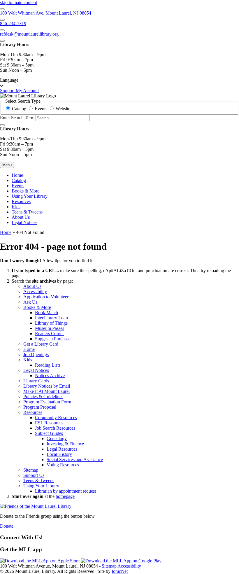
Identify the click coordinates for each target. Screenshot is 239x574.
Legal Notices (24, 222)
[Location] (2, 9)
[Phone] (2, 20)
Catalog (19, 180)
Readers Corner (49, 333)
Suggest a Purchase (53, 338)
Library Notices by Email (46, 386)
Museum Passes (49, 328)
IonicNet (120, 571)
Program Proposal (39, 407)
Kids (16, 206)
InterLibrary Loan (51, 317)
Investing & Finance (65, 443)
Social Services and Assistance (75, 459)
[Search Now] (2, 125)
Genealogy (57, 438)
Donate (6, 526)
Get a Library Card (40, 344)
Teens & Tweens (27, 211)
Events (18, 185)
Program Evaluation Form (47, 401)
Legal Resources (62, 449)
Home (5, 232)
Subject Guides (49, 433)
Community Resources (56, 417)
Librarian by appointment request (65, 491)
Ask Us (30, 302)
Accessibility (35, 291)
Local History (59, 454)
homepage (65, 496)
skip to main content (18, 2)
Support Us (33, 475)
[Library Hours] (2, 41)
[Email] (2, 30)
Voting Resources (63, 464)
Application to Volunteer (45, 296)
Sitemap (30, 470)
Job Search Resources (55, 428)
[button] (119, 83)
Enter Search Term (17, 117)
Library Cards (36, 380)
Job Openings (36, 354)
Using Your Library (30, 196)
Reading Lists (47, 365)
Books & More (25, 190)
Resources (21, 201)
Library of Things (51, 323)
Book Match (46, 312)
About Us (21, 217)
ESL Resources (49, 422)
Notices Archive (50, 375)
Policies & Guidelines (43, 396)
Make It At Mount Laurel (46, 391)
